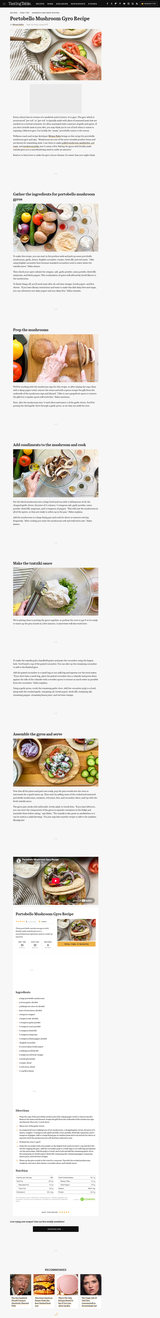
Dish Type (24, 12)
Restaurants (78, 3)
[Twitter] (111, 4)
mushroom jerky (31, 146)
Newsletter (150, 3)
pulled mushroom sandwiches (76, 142)
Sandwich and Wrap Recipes (45, 12)
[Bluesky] (124, 4)
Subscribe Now (54, 1229)
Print (44, 922)
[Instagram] (128, 4)
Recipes (40, 3)
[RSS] (137, 4)
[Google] (133, 4)
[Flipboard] (116, 4)
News (50, 3)
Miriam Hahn (18, 24)
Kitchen (92, 3)
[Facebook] (107, 4)
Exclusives (62, 3)
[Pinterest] (120, 4)
